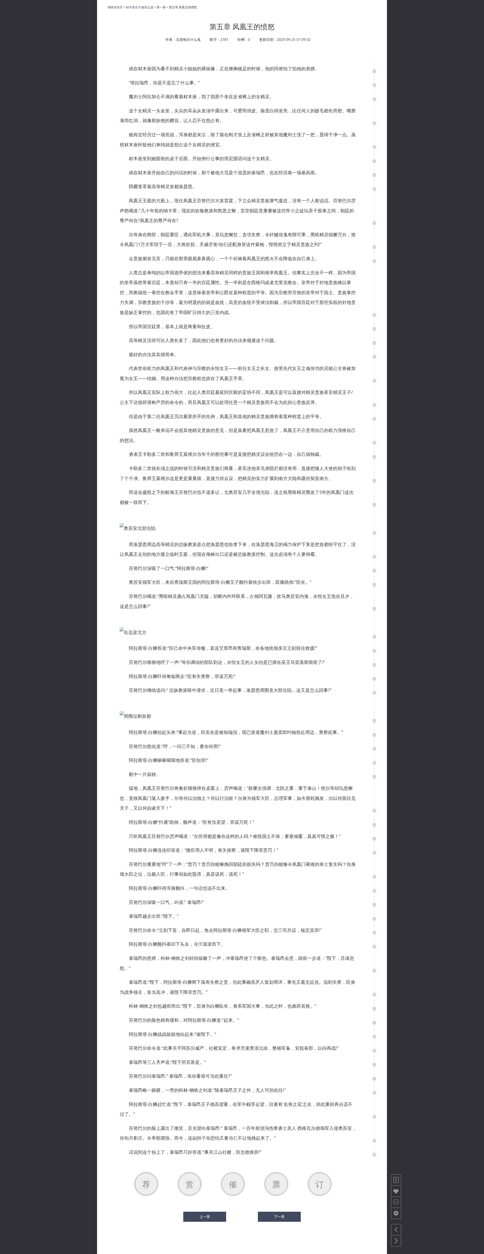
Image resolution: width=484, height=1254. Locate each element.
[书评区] (396, 1202)
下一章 (279, 1217)
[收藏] (396, 1191)
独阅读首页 (115, 7)
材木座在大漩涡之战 (139, 7)
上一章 (204, 1217)
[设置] (396, 1213)
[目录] (396, 1180)
